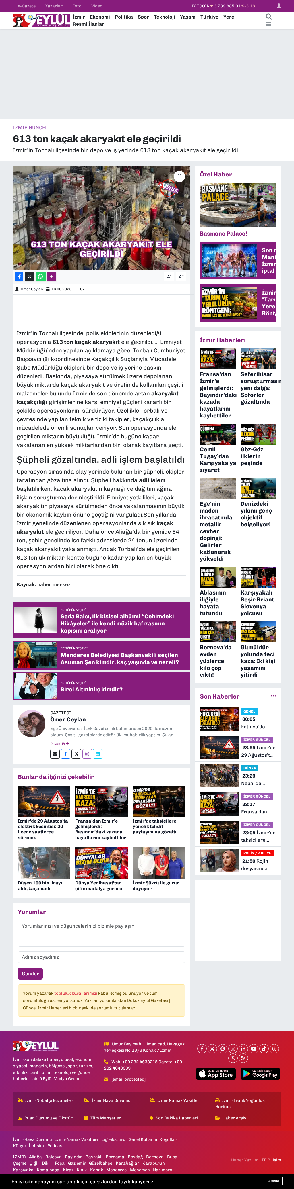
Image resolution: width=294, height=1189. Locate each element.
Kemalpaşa (48, 1169)
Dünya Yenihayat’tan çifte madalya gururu (98, 885)
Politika (124, 17)
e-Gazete (27, 6)
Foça (60, 1163)
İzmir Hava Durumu (111, 1100)
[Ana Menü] (268, 24)
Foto (77, 6)
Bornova (155, 1156)
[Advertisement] (147, 74)
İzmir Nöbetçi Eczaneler (49, 1100)
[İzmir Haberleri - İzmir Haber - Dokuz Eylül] (41, 20)
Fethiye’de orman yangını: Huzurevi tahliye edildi (258, 723)
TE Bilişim (271, 1160)
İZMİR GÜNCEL (30, 127)
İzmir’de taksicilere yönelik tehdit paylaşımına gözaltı (155, 826)
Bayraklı (94, 1156)
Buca (172, 1156)
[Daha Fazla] (51, 276)
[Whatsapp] (233, 1058)
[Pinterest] (222, 1048)
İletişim (36, 1145)
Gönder (30, 973)
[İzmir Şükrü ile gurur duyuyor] (159, 863)
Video (96, 6)
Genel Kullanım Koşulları (153, 1139)
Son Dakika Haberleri (177, 1118)
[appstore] (216, 1074)
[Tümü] (273, 696)
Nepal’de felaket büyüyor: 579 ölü (256, 780)
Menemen (140, 1169)
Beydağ (135, 1156)
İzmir (79, 17)
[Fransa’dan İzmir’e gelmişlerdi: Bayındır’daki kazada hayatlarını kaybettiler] (101, 801)
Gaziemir (77, 1163)
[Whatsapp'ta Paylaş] (41, 276)
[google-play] (260, 1074)
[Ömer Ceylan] (31, 723)
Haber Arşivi (235, 1118)
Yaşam (188, 17)
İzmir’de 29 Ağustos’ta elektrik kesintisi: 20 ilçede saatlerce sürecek (43, 829)
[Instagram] (87, 754)
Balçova (53, 1156)
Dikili (47, 1163)
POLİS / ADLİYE (257, 853)
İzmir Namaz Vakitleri (178, 1100)
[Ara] (268, 17)
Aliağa (35, 1156)
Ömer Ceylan (32, 289)
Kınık (82, 1169)
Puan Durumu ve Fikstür (48, 1118)
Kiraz (68, 1169)
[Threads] (274, 1048)
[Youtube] (253, 1048)
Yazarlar (54, 6)
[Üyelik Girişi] (276, 6)
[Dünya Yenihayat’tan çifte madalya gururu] (101, 863)
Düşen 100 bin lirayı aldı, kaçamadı (40, 885)
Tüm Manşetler (105, 1118)
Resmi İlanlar (88, 24)
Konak (96, 1169)
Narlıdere (162, 1169)
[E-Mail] (55, 754)
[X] (212, 1048)
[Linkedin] (97, 754)
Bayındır (73, 1156)
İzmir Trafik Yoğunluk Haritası (240, 1103)
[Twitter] (76, 754)
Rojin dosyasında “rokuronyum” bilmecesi (257, 865)
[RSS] (243, 1058)
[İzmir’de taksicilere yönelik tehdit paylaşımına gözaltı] (159, 801)
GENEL (249, 711)
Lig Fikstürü (113, 1139)
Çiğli (34, 1163)
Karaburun (153, 1163)
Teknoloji (164, 17)
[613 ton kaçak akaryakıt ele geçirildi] (101, 218)
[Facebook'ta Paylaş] (19, 276)
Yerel (229, 17)
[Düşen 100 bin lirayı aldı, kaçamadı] (44, 863)
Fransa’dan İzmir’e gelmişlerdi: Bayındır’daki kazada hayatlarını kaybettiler (100, 829)
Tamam (273, 1181)
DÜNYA (249, 768)
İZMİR (19, 1156)
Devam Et (58, 744)
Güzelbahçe (100, 1163)
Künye (19, 1145)
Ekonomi (100, 17)
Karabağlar (127, 1163)
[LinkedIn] (243, 1048)
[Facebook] (65, 754)
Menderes (116, 1169)
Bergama (115, 1156)
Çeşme (19, 1163)
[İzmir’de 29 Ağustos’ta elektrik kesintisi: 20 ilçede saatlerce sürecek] (44, 801)
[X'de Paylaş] (29, 276)
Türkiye (209, 17)
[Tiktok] (264, 1048)
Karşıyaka (23, 1169)
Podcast (55, 1145)
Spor (143, 17)
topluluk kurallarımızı (76, 993)
